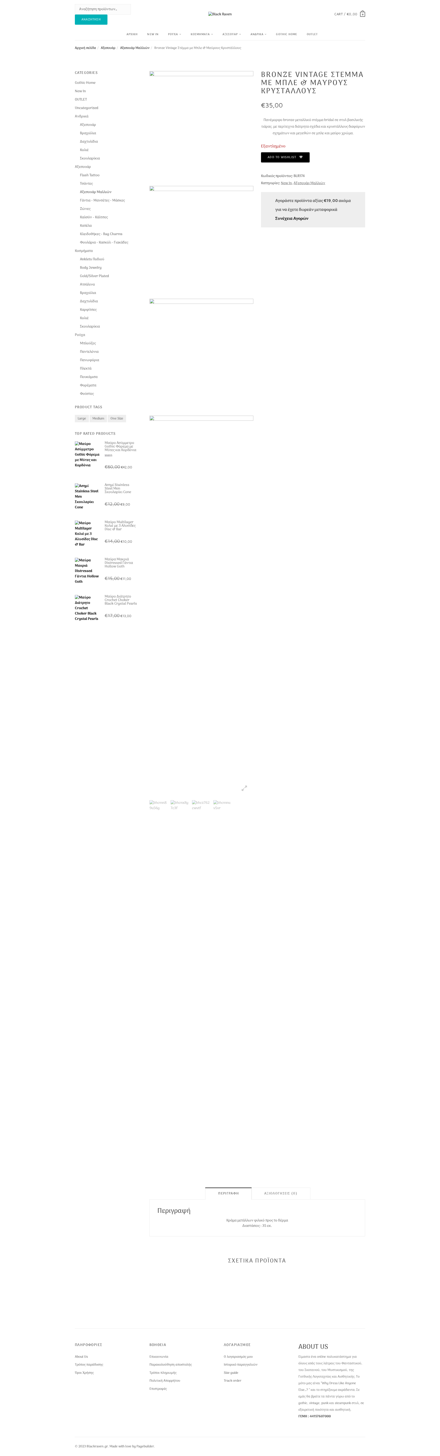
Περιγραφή (228, 1193)
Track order (232, 1380)
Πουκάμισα (89, 377)
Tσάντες (86, 183)
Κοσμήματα (200, 34)
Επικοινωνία (158, 1356)
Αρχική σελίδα (85, 48)
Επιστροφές (158, 1389)
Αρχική (132, 34)
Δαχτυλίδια (89, 141)
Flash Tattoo (90, 175)
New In (153, 34)
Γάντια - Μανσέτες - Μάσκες (102, 200)
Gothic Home (286, 34)
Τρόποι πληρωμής (162, 1373)
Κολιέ (84, 150)
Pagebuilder (145, 1446)
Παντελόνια (89, 352)
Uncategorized (86, 108)
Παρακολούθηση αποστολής (170, 1364)
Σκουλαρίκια (90, 158)
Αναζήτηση (91, 19)
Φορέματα (88, 385)
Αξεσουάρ (230, 34)
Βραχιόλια (88, 133)
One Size (117, 418)
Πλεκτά (85, 368)
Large (82, 418)
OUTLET (312, 34)
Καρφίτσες (88, 309)
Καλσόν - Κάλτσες (94, 217)
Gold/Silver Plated (94, 276)
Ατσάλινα (87, 284)
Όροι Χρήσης (84, 1373)
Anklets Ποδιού (92, 259)
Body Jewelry (91, 267)
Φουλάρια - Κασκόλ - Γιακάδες (104, 242)
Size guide (231, 1373)
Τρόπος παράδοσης (89, 1364)
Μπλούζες (88, 343)
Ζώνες (85, 209)
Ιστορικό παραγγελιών (240, 1364)
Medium (98, 418)
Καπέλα (86, 225)
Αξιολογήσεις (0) (280, 1193)
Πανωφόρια (89, 360)
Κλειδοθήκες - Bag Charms (101, 234)
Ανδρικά (257, 34)
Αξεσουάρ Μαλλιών (134, 48)
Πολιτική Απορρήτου (164, 1380)
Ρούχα (173, 34)
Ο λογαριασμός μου (238, 1356)
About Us (81, 1356)
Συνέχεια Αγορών (291, 218)
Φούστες (87, 394)
